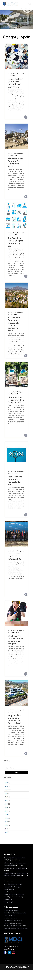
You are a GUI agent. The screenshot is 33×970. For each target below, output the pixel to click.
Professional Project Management (13, 887)
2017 (6, 811)
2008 (6, 829)
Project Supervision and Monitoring (13, 897)
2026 (6, 782)
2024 (6, 790)
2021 (6, 800)
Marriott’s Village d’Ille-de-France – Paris (15, 926)
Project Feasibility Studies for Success (14, 894)
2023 (6, 793)
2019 (6, 804)
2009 (6, 825)
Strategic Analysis (8, 902)
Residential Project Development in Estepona (16, 928)
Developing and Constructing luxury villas (15, 913)
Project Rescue (8, 899)
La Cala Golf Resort (9, 915)
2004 (6, 832)
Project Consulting (9, 889)
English (23, 8)
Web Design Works (21, 968)
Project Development (9, 892)
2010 (6, 822)
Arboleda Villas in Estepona (11, 910)
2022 (6, 797)
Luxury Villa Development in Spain (13, 884)
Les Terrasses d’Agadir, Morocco (13, 921)
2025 (6, 786)
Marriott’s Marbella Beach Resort (12, 923)
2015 (6, 818)
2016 (6, 815)
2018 (6, 807)
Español (29, 8)
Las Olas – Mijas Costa (10, 918)
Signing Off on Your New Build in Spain (14, 868)
